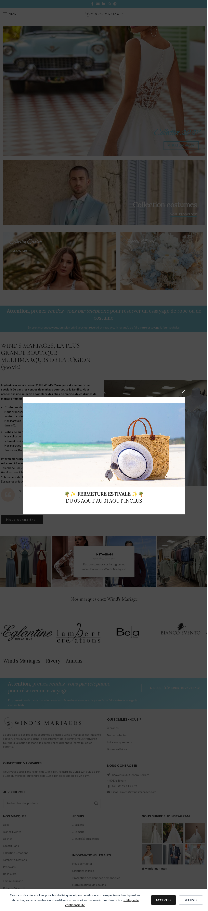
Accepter (163, 900)
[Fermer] (183, 392)
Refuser (190, 900)
